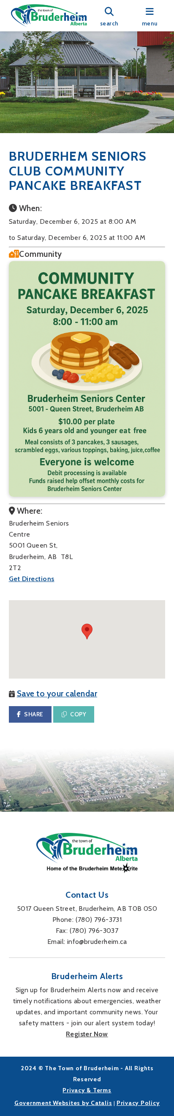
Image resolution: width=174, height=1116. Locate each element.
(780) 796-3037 (94, 931)
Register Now (87, 1034)
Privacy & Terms (87, 1090)
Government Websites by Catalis (63, 1103)
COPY (78, 714)
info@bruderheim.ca (97, 942)
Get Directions (31, 579)
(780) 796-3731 (99, 920)
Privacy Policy (138, 1103)
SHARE (34, 714)
